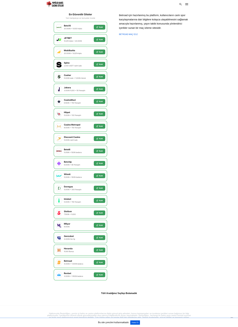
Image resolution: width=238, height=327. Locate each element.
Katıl (101, 27)
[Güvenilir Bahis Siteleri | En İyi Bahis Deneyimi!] (55, 4)
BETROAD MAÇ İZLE (128, 34)
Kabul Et (135, 322)
